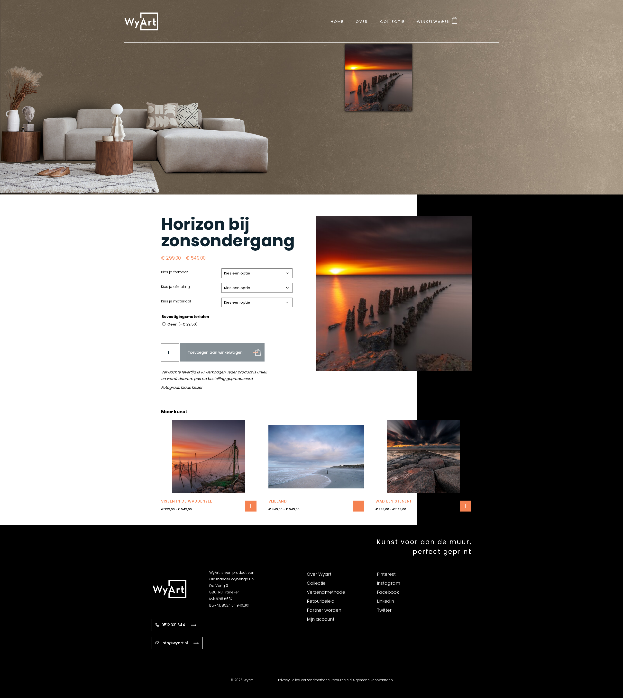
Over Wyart (319, 574)
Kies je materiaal (176, 301)
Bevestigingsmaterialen (185, 316)
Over (362, 21)
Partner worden (324, 610)
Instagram (388, 583)
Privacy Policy (289, 680)
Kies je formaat (174, 271)
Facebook (388, 592)
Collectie (392, 21)
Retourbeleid (321, 601)
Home (337, 21)
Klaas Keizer (191, 387)
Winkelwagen (433, 21)
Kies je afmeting (175, 286)
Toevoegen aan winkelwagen (215, 352)
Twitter (384, 610)
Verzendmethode (326, 592)
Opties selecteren (251, 506)
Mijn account (320, 619)
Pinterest (386, 574)
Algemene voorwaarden (373, 680)
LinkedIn (385, 601)
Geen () (182, 324)
